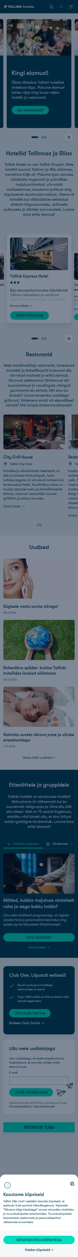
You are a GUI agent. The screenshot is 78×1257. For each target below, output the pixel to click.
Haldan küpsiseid (37, 1249)
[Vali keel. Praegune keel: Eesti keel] (72, 1183)
